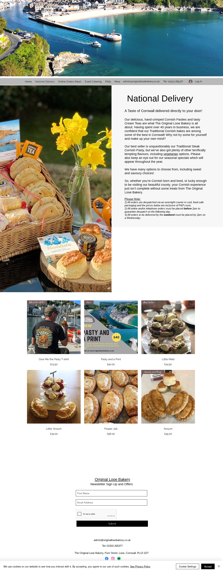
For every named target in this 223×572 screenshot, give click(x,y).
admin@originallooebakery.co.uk (141, 81)
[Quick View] (54, 397)
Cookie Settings (187, 566)
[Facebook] (107, 558)
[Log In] (189, 81)
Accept (208, 566)
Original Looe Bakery (112, 479)
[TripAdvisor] (119, 558)
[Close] (219, 566)
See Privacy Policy (140, 566)
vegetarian (170, 154)
